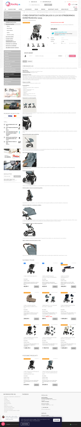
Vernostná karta (7, 402)
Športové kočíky (10, 24)
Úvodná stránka (5, 9)
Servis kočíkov (6, 400)
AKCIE (6, 12)
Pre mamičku (8, 81)
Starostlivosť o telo (10, 69)
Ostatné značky (10, 34)
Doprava (5, 404)
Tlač (56, 43)
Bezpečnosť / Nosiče (53, 9)
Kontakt (5, 411)
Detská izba (7, 64)
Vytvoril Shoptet (74, 424)
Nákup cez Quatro (7, 403)
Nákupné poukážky (9, 74)
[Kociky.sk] (13, 4)
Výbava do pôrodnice (10, 71)
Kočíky (20, 9)
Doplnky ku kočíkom (11, 45)
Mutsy (8, 26)
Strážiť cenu (73, 43)
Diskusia (30, 61)
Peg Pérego (9, 28)
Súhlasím (56, 420)
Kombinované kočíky (11, 22)
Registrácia (75, 1)
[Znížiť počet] (68, 56)
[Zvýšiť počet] (68, 55)
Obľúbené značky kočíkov (12, 47)
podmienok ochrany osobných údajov (10, 180)
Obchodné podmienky (8, 409)
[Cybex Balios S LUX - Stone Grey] (25, 55)
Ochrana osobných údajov (9, 407)
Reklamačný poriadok (8, 406)
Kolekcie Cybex (12, 9)
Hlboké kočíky (9, 38)
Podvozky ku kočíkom (11, 43)
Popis (25, 61)
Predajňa (6, 399)
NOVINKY (7, 15)
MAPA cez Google (45, 401)
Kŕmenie (43, 9)
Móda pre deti (64, 9)
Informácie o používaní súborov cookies (12, 410)
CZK (74, 7)
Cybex (8, 32)
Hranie (36, 9)
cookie (34, 419)
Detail (36, 286)
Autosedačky (28, 9)
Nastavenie (25, 424)
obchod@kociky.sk (46, 409)
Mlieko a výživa (8, 79)
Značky (6, 84)
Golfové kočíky (10, 36)
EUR (76, 7)
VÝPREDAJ (7, 76)
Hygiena (7, 59)
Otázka (64, 43)
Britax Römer (10, 30)
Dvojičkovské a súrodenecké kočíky (11, 41)
